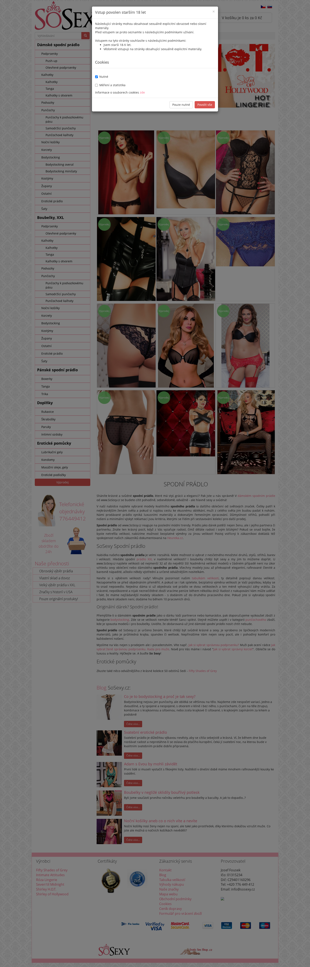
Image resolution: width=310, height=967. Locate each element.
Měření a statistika (112, 85)
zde (142, 92)
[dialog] (155, 483)
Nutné (103, 77)
